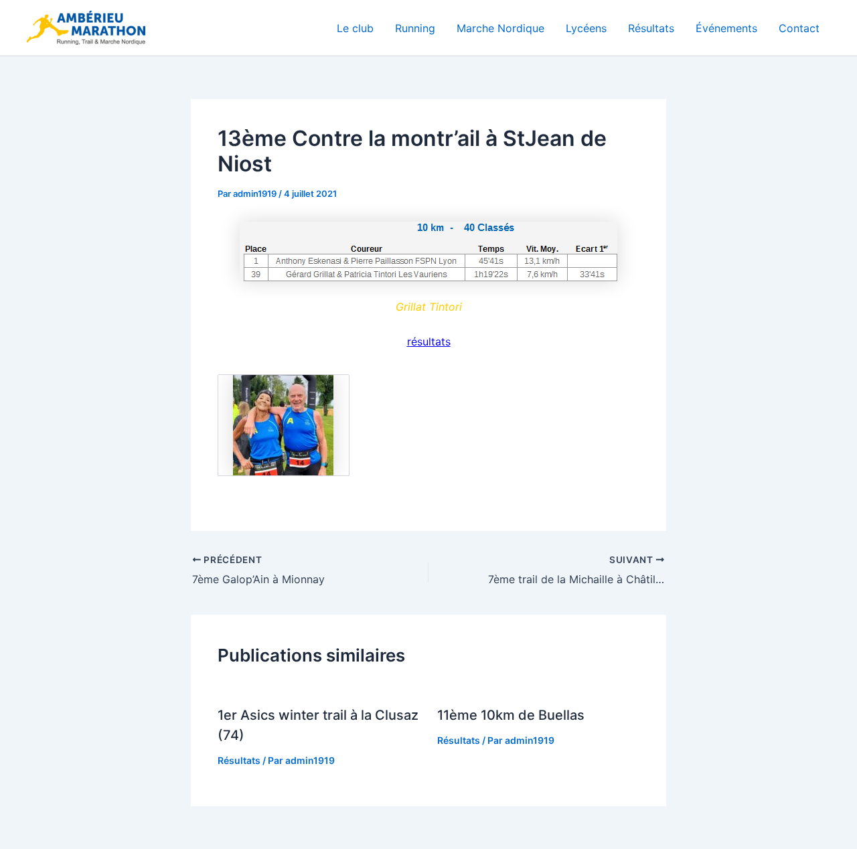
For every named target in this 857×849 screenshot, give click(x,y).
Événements (726, 28)
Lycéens (586, 28)
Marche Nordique (500, 28)
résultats (429, 341)
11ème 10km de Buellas (511, 715)
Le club (355, 28)
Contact (799, 28)
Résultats (651, 28)
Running (415, 28)
